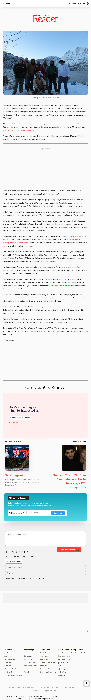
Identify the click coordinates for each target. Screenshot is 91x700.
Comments (9, 341)
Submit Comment (67, 550)
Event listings (29, 662)
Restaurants (45, 669)
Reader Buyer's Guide (13, 675)
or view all (13, 422)
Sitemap (67, 687)
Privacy (75, 687)
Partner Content (11, 672)
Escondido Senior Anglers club (20, 130)
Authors (7, 656)
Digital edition (50, 691)
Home (11, 687)
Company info (77, 650)
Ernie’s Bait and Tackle (60, 285)
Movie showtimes (31, 665)
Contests (28, 659)
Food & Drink (45, 650)
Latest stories (10, 659)
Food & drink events (48, 662)
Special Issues (10, 662)
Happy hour (44, 665)
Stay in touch (63, 650)
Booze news (45, 659)
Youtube (63, 675)
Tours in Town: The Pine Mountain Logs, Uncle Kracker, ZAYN (69, 479)
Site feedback (64, 656)
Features (8, 650)
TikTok (63, 672)
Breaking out (14, 475)
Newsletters (63, 653)
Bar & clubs (44, 653)
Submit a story (64, 659)
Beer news (44, 656)
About (18, 687)
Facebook (64, 662)
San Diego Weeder (79, 653)
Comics (7, 665)
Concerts (28, 656)
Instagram (64, 669)
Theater (27, 669)
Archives (8, 653)
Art (25, 653)
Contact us (41, 687)
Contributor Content (13, 669)
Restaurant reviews (48, 672)
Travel (26, 672)
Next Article (78, 441)
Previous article (14, 441)
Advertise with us (54, 687)
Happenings (29, 650)
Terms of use (37, 691)
